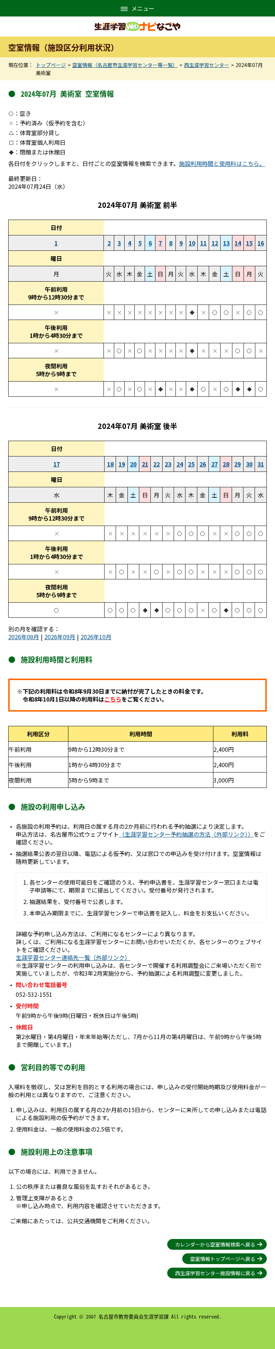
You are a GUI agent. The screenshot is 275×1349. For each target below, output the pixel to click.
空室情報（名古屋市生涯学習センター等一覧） (125, 64)
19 (122, 464)
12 (215, 243)
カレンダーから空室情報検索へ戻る (215, 1244)
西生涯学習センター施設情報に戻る (215, 1273)
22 (156, 464)
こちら (112, 699)
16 (260, 243)
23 (168, 464)
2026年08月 (23, 636)
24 (180, 464)
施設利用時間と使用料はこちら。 (222, 163)
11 (203, 243)
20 (133, 464)
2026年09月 (59, 636)
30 (249, 464)
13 (226, 243)
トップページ (51, 64)
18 (110, 464)
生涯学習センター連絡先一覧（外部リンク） (73, 957)
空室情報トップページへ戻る (222, 1258)
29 (237, 464)
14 (238, 243)
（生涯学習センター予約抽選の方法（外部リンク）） (186, 834)
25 (191, 464)
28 (226, 464)
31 (260, 464)
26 (202, 464)
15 (249, 243)
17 (56, 464)
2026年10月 (96, 636)
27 (214, 464)
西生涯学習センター (206, 64)
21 (145, 464)
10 (192, 243)
